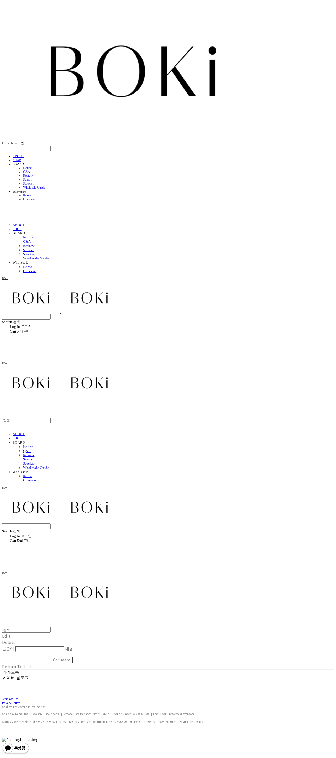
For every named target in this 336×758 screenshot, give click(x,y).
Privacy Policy (11, 703)
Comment (62, 659)
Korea (27, 195)
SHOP (17, 160)
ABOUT (18, 156)
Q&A (26, 172)
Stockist (28, 183)
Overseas (29, 199)
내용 (69, 648)
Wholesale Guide (34, 187)
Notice (27, 168)
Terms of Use (10, 699)
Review (28, 176)
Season (27, 179)
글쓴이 (8, 648)
